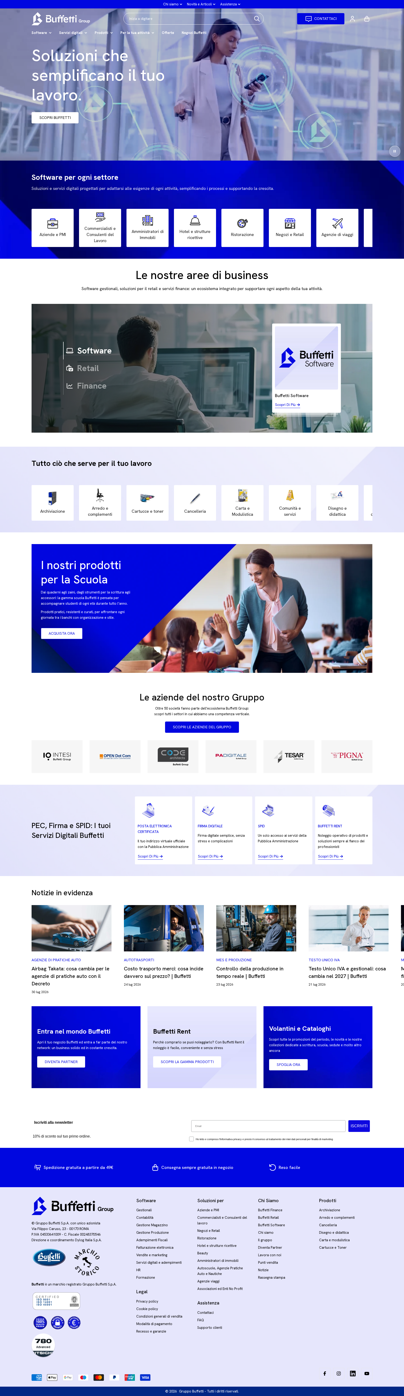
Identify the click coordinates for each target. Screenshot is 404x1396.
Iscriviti (202, 786)
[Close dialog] (249, 603)
